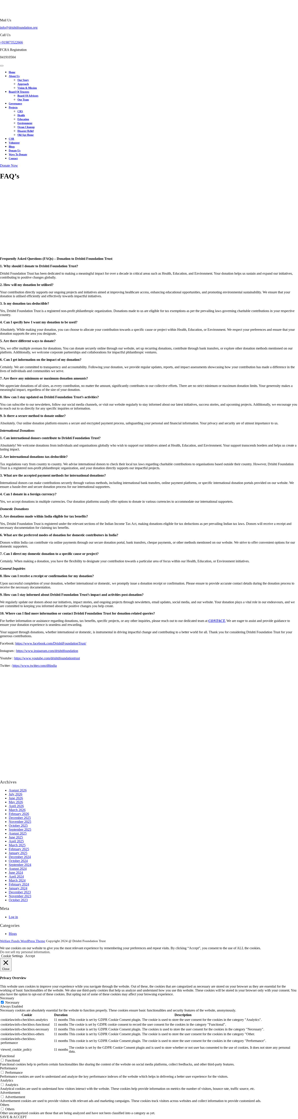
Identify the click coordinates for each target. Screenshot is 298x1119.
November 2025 (20, 821)
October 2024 (18, 861)
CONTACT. (217, 621)
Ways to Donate (18, 154)
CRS (20, 111)
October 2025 (18, 825)
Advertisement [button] (10, 1092)
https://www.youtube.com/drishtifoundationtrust (47, 658)
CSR (11, 138)
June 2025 (16, 837)
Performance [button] (8, 1068)
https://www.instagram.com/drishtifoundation (47, 651)
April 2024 (16, 876)
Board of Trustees (19, 91)
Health (21, 115)
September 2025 (20, 829)
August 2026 (18, 790)
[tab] (1, 65)
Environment (24, 123)
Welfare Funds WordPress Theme (22, 941)
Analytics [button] (6, 1080)
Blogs (12, 146)
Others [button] (4, 1105)
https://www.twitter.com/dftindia (34, 665)
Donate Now (9, 165)
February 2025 (19, 849)
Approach (23, 84)
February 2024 (19, 884)
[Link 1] (7, 13)
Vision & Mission (27, 87)
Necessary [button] (7, 998)
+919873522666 (11, 42)
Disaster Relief (25, 131)
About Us (14, 76)
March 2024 (17, 880)
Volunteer (14, 142)
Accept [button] (30, 956)
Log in (13, 917)
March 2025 (17, 845)
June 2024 (16, 872)
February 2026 (19, 814)
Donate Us (15, 150)
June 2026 (16, 798)
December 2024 (20, 857)
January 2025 (18, 853)
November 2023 (20, 896)
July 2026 (15, 794)
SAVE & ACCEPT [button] (13, 1117)
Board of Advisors (27, 95)
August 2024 (18, 868)
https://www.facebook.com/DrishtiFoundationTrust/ (50, 643)
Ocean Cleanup (26, 127)
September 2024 (20, 865)
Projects (13, 107)
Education (23, 119)
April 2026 (16, 806)
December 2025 (20, 818)
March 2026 (17, 810)
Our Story (23, 80)
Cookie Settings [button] (12, 956)
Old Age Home (25, 134)
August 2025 (18, 833)
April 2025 (16, 841)
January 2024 (18, 888)
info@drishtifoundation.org (19, 27)
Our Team (23, 99)
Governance (15, 103)
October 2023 (18, 900)
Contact (13, 158)
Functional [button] (7, 1056)
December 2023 (20, 892)
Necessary (12, 1002)
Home (12, 72)
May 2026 (16, 802)
